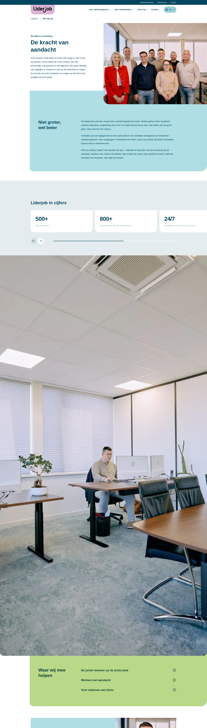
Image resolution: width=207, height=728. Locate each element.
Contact (173, 2)
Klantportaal (162, 2)
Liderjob (34, 19)
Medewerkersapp (146, 2)
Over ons (142, 10)
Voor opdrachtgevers (98, 10)
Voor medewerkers (123, 10)
